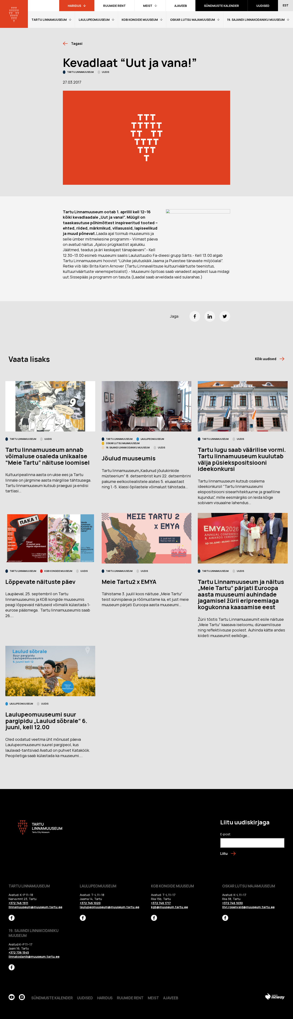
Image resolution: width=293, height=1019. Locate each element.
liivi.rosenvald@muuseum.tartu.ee (248, 907)
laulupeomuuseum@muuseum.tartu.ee (109, 907)
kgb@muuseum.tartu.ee (169, 907)
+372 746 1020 (90, 903)
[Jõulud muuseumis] (147, 406)
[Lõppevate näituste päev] (50, 538)
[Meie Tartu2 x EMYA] (147, 538)
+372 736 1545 (19, 952)
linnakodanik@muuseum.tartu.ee (34, 956)
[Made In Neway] (274, 997)
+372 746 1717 (161, 903)
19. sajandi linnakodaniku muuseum (128, 447)
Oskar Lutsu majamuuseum (123, 443)
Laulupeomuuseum (152, 438)
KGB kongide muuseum (58, 571)
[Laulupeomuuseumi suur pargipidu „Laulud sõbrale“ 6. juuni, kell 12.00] (50, 671)
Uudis (105, 72)
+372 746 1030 (232, 903)
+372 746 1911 (18, 903)
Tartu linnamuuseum (80, 72)
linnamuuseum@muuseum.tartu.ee (35, 907)
